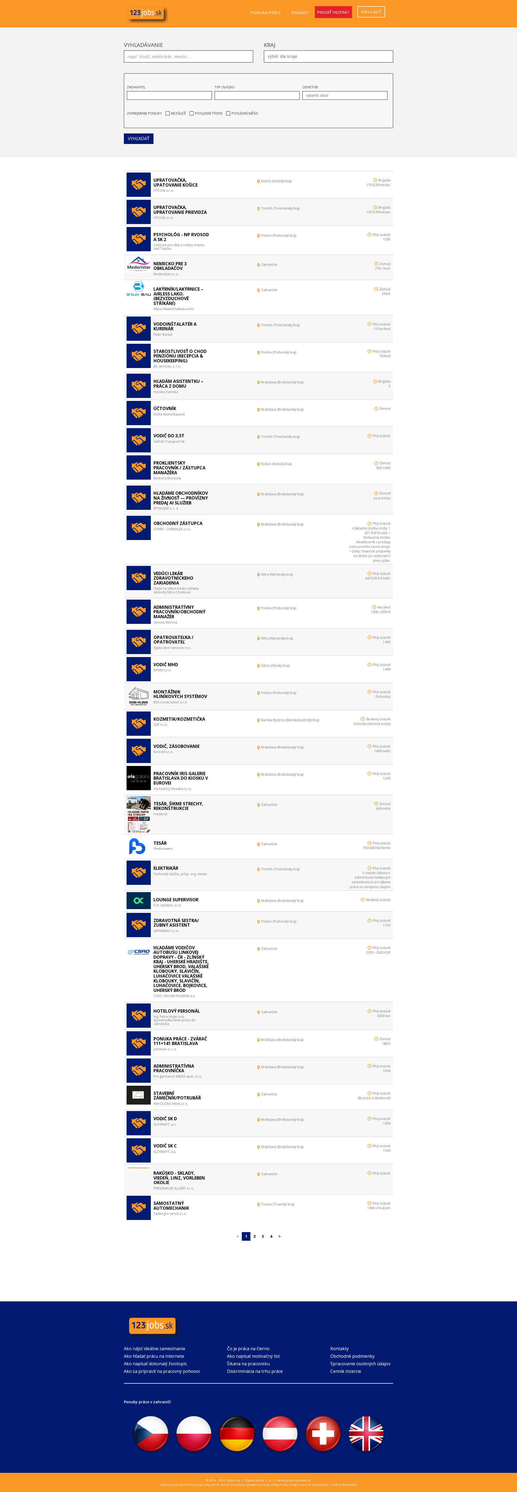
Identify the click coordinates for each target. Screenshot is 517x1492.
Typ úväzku (225, 87)
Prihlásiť (371, 12)
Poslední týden (208, 113)
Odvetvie (310, 87)
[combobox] (328, 56)
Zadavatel (136, 87)
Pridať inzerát (333, 12)
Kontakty (339, 1349)
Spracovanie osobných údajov (360, 1364)
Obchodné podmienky (352, 1356)
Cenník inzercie (345, 1371)
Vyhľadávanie (143, 45)
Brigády (300, 12)
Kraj (269, 45)
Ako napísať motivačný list (253, 1356)
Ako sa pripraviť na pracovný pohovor (162, 1371)
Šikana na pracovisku (248, 1364)
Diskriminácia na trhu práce (255, 1371)
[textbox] (330, 56)
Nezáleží (178, 113)
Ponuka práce (265, 12)
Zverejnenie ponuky (144, 113)
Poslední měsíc (245, 113)
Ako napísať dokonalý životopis (155, 1364)
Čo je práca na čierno (248, 1349)
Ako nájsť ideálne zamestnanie (154, 1349)
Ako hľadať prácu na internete (154, 1356)
